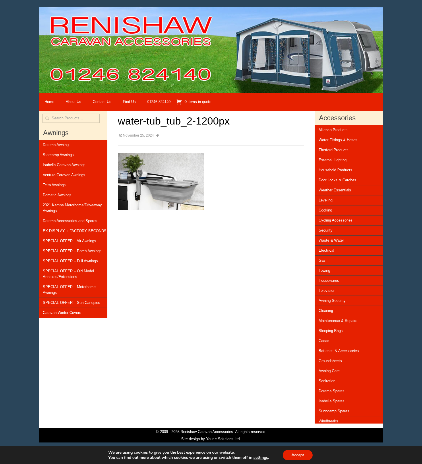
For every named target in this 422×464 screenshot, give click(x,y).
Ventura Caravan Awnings (64, 175)
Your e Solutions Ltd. (223, 439)
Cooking (325, 210)
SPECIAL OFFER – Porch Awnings (72, 251)
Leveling (325, 200)
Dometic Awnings (57, 195)
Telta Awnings (54, 185)
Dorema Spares (331, 391)
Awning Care (329, 371)
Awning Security (332, 300)
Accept (297, 455)
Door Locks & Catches (337, 180)
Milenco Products (333, 130)
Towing (324, 270)
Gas (322, 260)
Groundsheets (330, 361)
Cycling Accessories (336, 220)
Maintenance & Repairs (338, 321)
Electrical (326, 250)
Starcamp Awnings (58, 155)
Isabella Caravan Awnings (64, 165)
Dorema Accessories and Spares (70, 221)
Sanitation (327, 381)
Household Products (335, 170)
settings (260, 457)
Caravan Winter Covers (62, 312)
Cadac (324, 341)
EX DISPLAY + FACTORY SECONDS (75, 231)
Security (325, 230)
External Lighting (332, 160)
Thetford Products (334, 150)
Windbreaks (328, 421)
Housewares (329, 280)
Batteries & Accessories (339, 351)
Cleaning (326, 310)
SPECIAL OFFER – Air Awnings (69, 241)
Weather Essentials (335, 190)
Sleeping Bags (331, 331)
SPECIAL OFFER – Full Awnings (70, 261)
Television (327, 290)
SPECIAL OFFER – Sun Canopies (71, 302)
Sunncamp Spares (334, 411)
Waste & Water (331, 240)
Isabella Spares (331, 401)
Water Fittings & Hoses (338, 140)
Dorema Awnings (57, 145)
